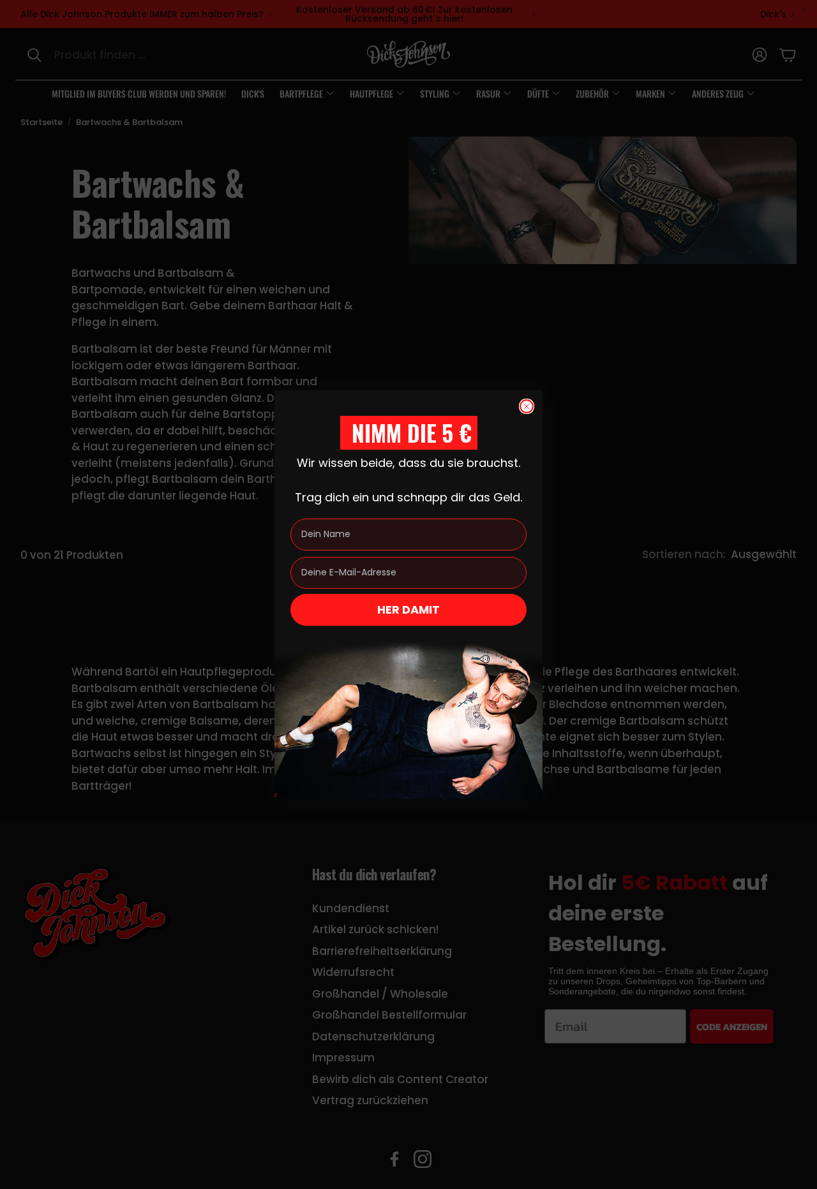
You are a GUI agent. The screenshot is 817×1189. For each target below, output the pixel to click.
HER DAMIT (408, 609)
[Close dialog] (526, 406)
